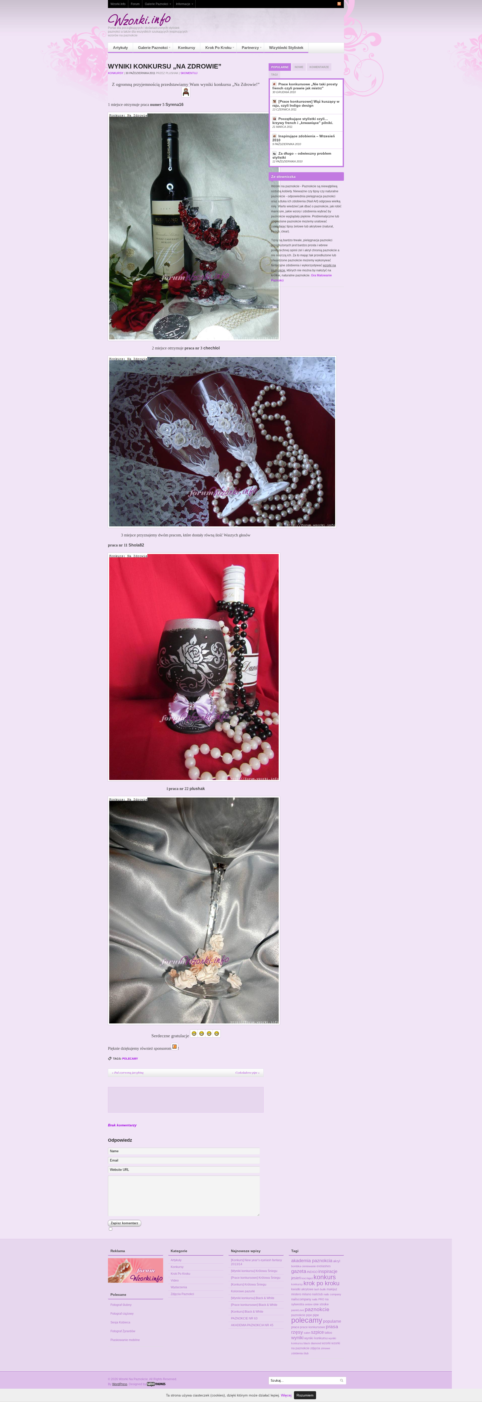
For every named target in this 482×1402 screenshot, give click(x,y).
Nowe (299, 67)
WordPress (119, 1384)
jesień (296, 1278)
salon (307, 1332)
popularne (332, 1321)
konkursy (297, 1284)
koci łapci (307, 1278)
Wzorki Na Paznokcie (139, 19)
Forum (135, 4)
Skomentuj (189, 73)
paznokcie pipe (301, 1315)
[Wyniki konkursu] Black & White (252, 1298)
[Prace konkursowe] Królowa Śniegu (255, 1277)
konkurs (325, 1277)
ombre (309, 1304)
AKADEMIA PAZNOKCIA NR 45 (252, 1325)
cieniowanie (309, 1266)
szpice (317, 1332)
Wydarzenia (179, 1287)
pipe (316, 1315)
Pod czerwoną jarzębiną (128, 1073)
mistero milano (301, 1294)
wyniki (297, 1337)
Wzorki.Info (118, 4)
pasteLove (297, 1310)
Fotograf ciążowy (122, 1313)
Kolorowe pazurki (243, 1291)
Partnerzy (248, 49)
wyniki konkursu (316, 1338)
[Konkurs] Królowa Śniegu (248, 1284)
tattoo (328, 1332)
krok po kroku (321, 1283)
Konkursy (186, 47)
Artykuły (120, 47)
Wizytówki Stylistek (286, 47)
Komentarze (319, 67)
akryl (336, 1261)
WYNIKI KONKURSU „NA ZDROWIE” (164, 66)
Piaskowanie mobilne (125, 1340)
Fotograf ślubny (121, 1305)
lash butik (320, 1289)
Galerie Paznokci (155, 5)
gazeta (298, 1271)
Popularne (279, 67)
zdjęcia (315, 1348)
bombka (296, 1266)
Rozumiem (305, 1395)
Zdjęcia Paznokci (182, 1294)
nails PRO (318, 1299)
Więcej (286, 1395)
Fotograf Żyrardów (122, 1331)
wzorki (326, 1343)
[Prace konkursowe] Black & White (254, 1305)
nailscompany (301, 1299)
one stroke (321, 1304)
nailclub (317, 1294)
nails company (332, 1294)
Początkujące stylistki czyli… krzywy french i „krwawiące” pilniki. (302, 121)
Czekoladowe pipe (247, 1073)
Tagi (274, 74)
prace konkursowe (312, 1327)
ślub (306, 1353)
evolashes (324, 1266)
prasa (332, 1326)
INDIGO (312, 1272)
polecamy (130, 1058)
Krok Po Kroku (215, 49)
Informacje (181, 5)
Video (175, 1280)
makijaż (332, 1289)
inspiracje (327, 1271)
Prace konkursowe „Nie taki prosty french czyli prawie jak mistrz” (305, 86)
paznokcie (317, 1309)
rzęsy (297, 1332)
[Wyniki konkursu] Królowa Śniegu (254, 1271)
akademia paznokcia (311, 1260)
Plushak (172, 73)
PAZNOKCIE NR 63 (244, 1318)
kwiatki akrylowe (302, 1289)
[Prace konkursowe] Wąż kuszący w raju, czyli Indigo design (305, 103)
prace (295, 1327)
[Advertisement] (186, 1099)
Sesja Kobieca (120, 1322)
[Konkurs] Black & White (247, 1311)
